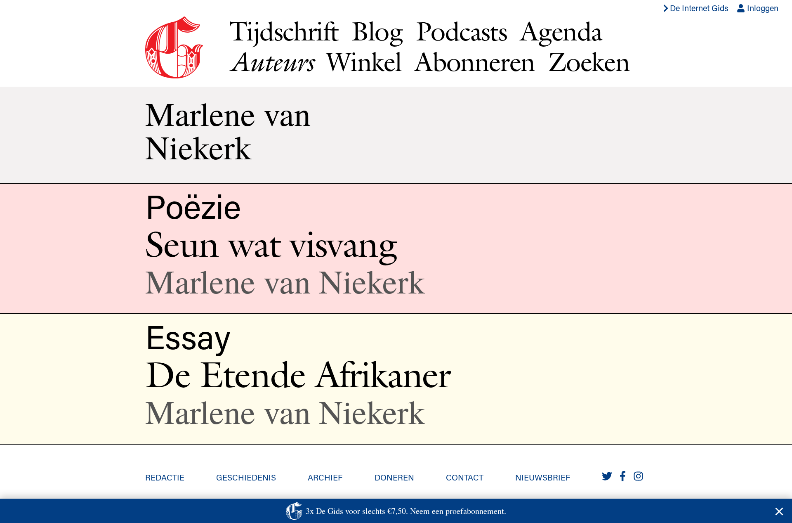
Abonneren (475, 61)
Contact (464, 477)
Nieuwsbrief (542, 477)
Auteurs (271, 61)
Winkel (363, 61)
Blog (377, 31)
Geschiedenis (246, 477)
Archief (325, 477)
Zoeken (588, 61)
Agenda (561, 31)
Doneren (394, 477)
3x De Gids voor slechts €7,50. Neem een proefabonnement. (406, 511)
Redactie (164, 477)
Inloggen (761, 7)
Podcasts (461, 31)
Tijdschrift (283, 31)
